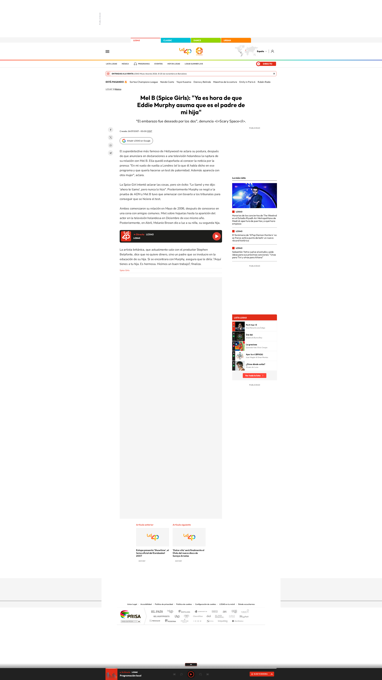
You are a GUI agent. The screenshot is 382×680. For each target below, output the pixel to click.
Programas (144, 64)
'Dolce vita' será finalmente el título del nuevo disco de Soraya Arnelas (188, 553)
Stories (209, 572)
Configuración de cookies (205, 604)
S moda (209, 620)
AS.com (223, 612)
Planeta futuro (230, 615)
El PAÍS (157, 612)
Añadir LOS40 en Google (138, 140)
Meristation (237, 620)
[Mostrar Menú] (109, 51)
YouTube (185, 572)
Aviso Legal (132, 604)
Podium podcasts (184, 620)
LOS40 (136, 40)
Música (125, 64)
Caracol (244, 612)
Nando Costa (167, 81)
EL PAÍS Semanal (219, 615)
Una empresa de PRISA (130, 614)
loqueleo (223, 620)
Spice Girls (125, 270)
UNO (177, 615)
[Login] (272, 51)
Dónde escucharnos (246, 604)
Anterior (174, 674)
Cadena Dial (208, 615)
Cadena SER (213, 612)
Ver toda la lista (252, 375)
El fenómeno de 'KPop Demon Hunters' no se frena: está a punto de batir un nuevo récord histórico (254, 237)
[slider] (191, 668)
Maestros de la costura (225, 81)
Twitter (110, 137)
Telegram (110, 153)
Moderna (170, 620)
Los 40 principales (171, 612)
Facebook (110, 129)
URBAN (227, 40)
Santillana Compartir (201, 612)
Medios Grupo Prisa (130, 621)
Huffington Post (161, 615)
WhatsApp (110, 145)
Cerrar (274, 73)
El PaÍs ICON (197, 620)
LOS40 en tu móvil (227, 604)
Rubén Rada (264, 81)
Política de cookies (184, 604)
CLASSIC (167, 40)
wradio (186, 615)
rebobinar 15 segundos (181, 674)
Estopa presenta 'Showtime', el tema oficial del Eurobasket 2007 (152, 553)
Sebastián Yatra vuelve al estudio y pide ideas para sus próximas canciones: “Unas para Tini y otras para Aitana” (254, 254)
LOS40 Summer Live (194, 64)
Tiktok (179, 572)
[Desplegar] (191, 664)
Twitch (203, 572)
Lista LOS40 (111, 64)
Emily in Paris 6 (247, 81)
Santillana (185, 612)
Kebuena (241, 615)
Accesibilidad (146, 604)
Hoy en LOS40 (173, 64)
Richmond (155, 620)
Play (191, 674)
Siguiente (208, 674)
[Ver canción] (240, 326)
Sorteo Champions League (144, 81)
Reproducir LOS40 (216, 236)
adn (233, 612)
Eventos (158, 64)
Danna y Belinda (202, 81)
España (260, 51)
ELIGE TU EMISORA (261, 674)
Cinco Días (197, 615)
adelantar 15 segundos (200, 674)
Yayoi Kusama (183, 81)
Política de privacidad (164, 604)
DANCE (197, 40)
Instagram (173, 572)
